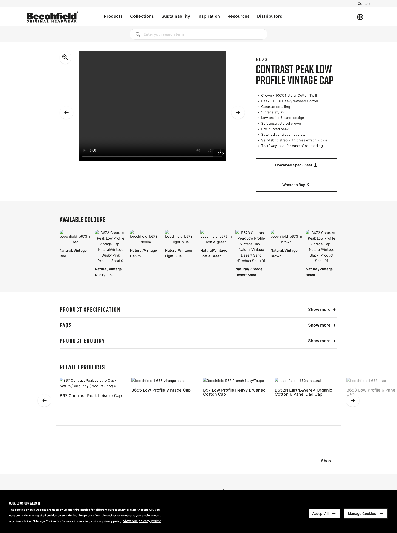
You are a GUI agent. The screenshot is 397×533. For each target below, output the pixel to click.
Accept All (320, 514)
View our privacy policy (142, 521)
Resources (238, 16)
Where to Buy (294, 185)
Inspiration (209, 16)
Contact (364, 4)
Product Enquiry (82, 341)
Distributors (269, 16)
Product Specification (90, 310)
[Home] (52, 17)
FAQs (66, 325)
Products (113, 16)
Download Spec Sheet (294, 165)
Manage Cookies (362, 513)
